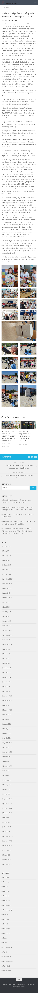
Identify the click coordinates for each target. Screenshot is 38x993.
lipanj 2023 (6, 719)
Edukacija (6, 877)
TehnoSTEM (7, 956)
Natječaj (6, 891)
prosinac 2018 (7, 864)
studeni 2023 (7, 696)
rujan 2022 (6, 761)
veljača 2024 (7, 682)
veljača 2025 (7, 626)
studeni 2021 (7, 808)
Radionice (6, 933)
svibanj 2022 (7, 780)
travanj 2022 (7, 785)
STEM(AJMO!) (7, 947)
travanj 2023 (7, 728)
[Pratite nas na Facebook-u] (29, 457)
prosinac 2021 (7, 803)
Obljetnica (6, 900)
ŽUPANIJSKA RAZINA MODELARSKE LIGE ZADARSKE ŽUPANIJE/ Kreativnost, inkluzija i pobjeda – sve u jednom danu (9, 437)
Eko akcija (6, 882)
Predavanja (7, 905)
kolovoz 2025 (7, 598)
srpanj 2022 (7, 771)
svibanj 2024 (7, 668)
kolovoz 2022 (7, 766)
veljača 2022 (7, 794)
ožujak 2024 (7, 677)
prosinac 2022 (7, 747)
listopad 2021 (7, 813)
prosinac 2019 (7, 836)
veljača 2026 (7, 569)
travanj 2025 (7, 616)
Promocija (6, 928)
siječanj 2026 (7, 574)
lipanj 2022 (6, 775)
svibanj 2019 (7, 850)
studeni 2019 (7, 841)
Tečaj (5, 952)
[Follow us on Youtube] (35, 457)
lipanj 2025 (6, 607)
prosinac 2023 (7, 691)
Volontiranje (7, 971)
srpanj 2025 (7, 602)
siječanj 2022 (7, 799)
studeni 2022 (7, 752)
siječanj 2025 (7, 630)
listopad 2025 (7, 588)
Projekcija (6, 919)
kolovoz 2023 (7, 710)
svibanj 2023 (7, 724)
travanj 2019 (7, 855)
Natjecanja (5, 7)
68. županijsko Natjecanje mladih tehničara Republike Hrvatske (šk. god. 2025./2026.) (25, 436)
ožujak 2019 (7, 859)
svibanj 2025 (7, 612)
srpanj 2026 (7, 546)
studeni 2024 (7, 640)
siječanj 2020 (7, 831)
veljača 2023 (7, 738)
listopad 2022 (7, 757)
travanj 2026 (7, 560)
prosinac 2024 (7, 635)
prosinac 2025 (7, 579)
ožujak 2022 (7, 789)
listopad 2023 (7, 700)
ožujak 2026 (7, 565)
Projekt (5, 924)
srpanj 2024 (7, 658)
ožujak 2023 (7, 733)
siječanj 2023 (7, 743)
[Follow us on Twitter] (32, 457)
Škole (5, 942)
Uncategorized (8, 961)
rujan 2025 (6, 593)
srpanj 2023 (7, 714)
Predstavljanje (7, 910)
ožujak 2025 (7, 621)
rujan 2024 (6, 649)
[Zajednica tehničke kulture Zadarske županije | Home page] (15, 2)
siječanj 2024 (7, 686)
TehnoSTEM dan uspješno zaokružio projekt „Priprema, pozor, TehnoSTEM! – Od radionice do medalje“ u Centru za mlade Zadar (17, 531)
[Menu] (35, 2)
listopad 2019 (7, 845)
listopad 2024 (7, 644)
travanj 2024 (7, 672)
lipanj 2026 (6, 551)
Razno (5, 938)
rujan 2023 (6, 705)
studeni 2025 (7, 583)
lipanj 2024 (6, 663)
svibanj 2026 (7, 555)
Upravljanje (6, 966)
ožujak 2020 (7, 827)
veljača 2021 (7, 822)
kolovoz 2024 (7, 654)
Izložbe (5, 886)
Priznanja (6, 914)
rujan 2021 (6, 817)
